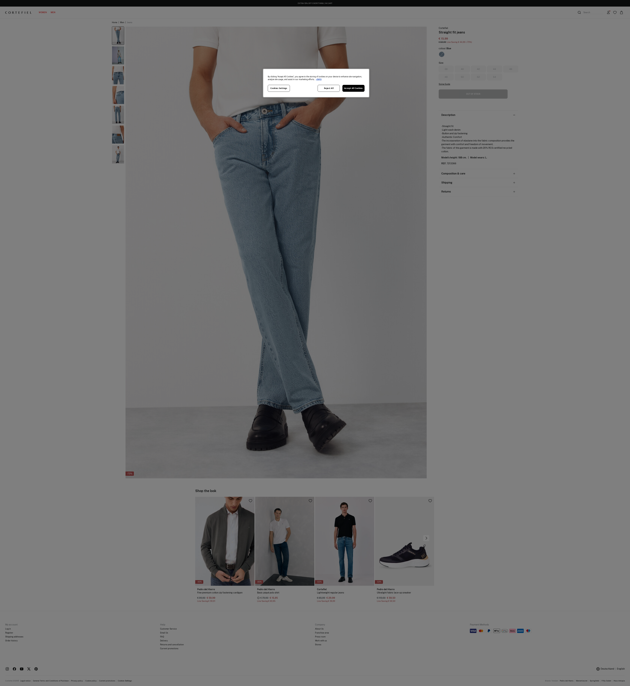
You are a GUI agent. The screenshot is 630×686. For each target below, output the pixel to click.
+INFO (319, 79)
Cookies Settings (278, 88)
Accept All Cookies (353, 88)
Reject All (329, 88)
